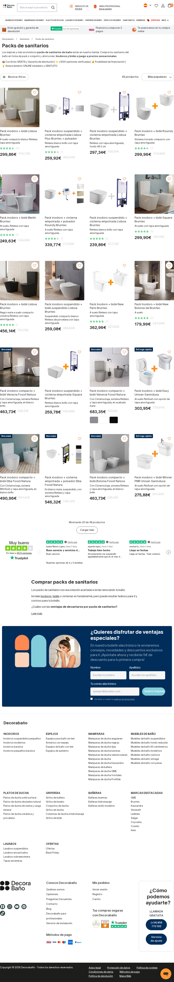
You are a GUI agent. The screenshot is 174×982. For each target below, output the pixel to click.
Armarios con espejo (57, 743)
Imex (133, 830)
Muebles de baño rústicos (145, 755)
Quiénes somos (55, 889)
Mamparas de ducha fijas (102, 747)
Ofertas (50, 849)
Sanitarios (24, 39)
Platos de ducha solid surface (19, 798)
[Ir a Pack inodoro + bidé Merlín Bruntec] (19, 194)
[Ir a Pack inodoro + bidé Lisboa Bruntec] (19, 107)
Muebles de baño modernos (146, 751)
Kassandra (137, 806)
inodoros (46, 596)
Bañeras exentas (97, 798)
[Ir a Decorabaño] (17, 886)
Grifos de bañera (55, 798)
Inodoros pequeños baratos (19, 751)
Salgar (134, 818)
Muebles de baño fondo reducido (149, 743)
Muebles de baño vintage (145, 759)
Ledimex (135, 814)
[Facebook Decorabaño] (3, 908)
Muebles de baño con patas (146, 763)
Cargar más (87, 530)
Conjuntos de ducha (57, 806)
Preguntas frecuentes (59, 899)
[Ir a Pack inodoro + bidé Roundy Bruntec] (154, 107)
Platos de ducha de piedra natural (22, 802)
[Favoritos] (156, 5)
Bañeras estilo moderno (101, 806)
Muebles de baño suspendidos (148, 739)
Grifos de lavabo (55, 802)
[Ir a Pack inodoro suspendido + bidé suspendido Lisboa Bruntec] (64, 280)
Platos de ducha (16, 793)
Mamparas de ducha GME (102, 771)
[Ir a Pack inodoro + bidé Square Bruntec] (154, 194)
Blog (48, 909)
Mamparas (96, 734)
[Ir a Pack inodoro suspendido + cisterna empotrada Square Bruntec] (64, 367)
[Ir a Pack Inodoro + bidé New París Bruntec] (109, 280)
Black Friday (52, 853)
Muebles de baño (143, 734)
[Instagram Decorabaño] (10, 908)
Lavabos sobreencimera (16, 857)
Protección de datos (118, 968)
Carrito (96, 899)
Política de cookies (147, 968)
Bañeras (94, 793)
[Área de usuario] (163, 5)
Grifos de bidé (54, 818)
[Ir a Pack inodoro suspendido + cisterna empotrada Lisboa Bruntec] (109, 107)
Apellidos (135, 668)
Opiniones (52, 894)
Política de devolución (101, 976)
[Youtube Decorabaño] (17, 908)
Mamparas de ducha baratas (104, 751)
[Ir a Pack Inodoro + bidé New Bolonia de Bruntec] (154, 280)
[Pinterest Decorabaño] (25, 908)
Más (164, 20)
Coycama (136, 822)
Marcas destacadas (147, 793)
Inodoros (11, 734)
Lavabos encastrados (15, 853)
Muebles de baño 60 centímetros (149, 747)
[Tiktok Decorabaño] (3, 915)
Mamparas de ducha (99, 759)
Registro (97, 894)
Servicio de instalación (59, 923)
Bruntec (135, 802)
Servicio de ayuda (156, 939)
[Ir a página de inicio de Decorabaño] (8, 8)
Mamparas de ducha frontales (105, 775)
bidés (56, 596)
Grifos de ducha (55, 810)
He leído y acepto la (114, 699)
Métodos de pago (130, 972)
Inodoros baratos (13, 747)
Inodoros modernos (14, 743)
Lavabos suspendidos (15, 849)
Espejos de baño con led (59, 747)
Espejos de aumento (57, 751)
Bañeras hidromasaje (100, 802)
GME (133, 798)
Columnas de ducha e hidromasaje (65, 814)
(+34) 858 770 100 (156, 925)
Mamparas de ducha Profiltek (104, 779)
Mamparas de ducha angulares (105, 739)
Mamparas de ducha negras (103, 743)
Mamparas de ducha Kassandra (106, 763)
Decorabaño (8, 39)
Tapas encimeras (12, 861)
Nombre (95, 668)
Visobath (136, 810)
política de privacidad (124, 699)
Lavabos (9, 844)
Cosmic (135, 826)
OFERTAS (52, 844)
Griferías (53, 793)
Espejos (52, 734)
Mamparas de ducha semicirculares (107, 755)
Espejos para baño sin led (60, 739)
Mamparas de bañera (100, 767)
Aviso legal (95, 968)
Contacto (52, 904)
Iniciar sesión (99, 889)
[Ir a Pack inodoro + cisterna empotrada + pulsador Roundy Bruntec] (64, 194)
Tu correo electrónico (103, 684)
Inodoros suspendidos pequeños (22, 739)
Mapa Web (125, 976)
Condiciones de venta (101, 972)
